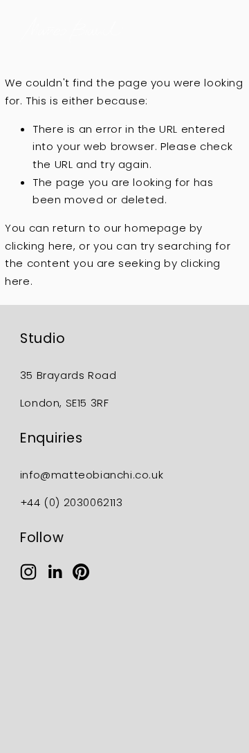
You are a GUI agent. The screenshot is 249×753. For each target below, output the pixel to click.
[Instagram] (28, 572)
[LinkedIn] (54, 572)
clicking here (39, 246)
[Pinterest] (81, 572)
